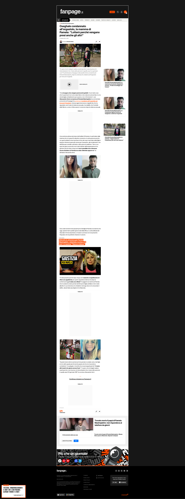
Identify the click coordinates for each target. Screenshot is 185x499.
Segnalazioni (86, 477)
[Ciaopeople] (124, 495)
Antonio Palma (70, 41)
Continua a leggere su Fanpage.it (80, 379)
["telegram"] (80, 460)
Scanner (98, 20)
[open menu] (58, 20)
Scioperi (114, 20)
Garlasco (119, 20)
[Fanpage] (62, 471)
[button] (99, 41)
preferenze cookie (87, 489)
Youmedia (85, 475)
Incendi (92, 20)
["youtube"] (68, 460)
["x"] (72, 460)
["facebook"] (76, 460)
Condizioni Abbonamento (89, 484)
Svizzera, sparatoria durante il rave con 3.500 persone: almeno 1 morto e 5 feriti (13, 490)
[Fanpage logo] (70, 12)
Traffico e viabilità (105, 20)
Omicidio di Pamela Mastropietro (67, 23)
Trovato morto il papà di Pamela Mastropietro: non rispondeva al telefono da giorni (108, 422)
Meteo (81, 20)
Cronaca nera (75, 20)
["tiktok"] (59, 460)
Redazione (85, 487)
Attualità (65, 20)
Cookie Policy (86, 482)
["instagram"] (64, 460)
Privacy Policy (86, 480)
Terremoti (87, 20)
